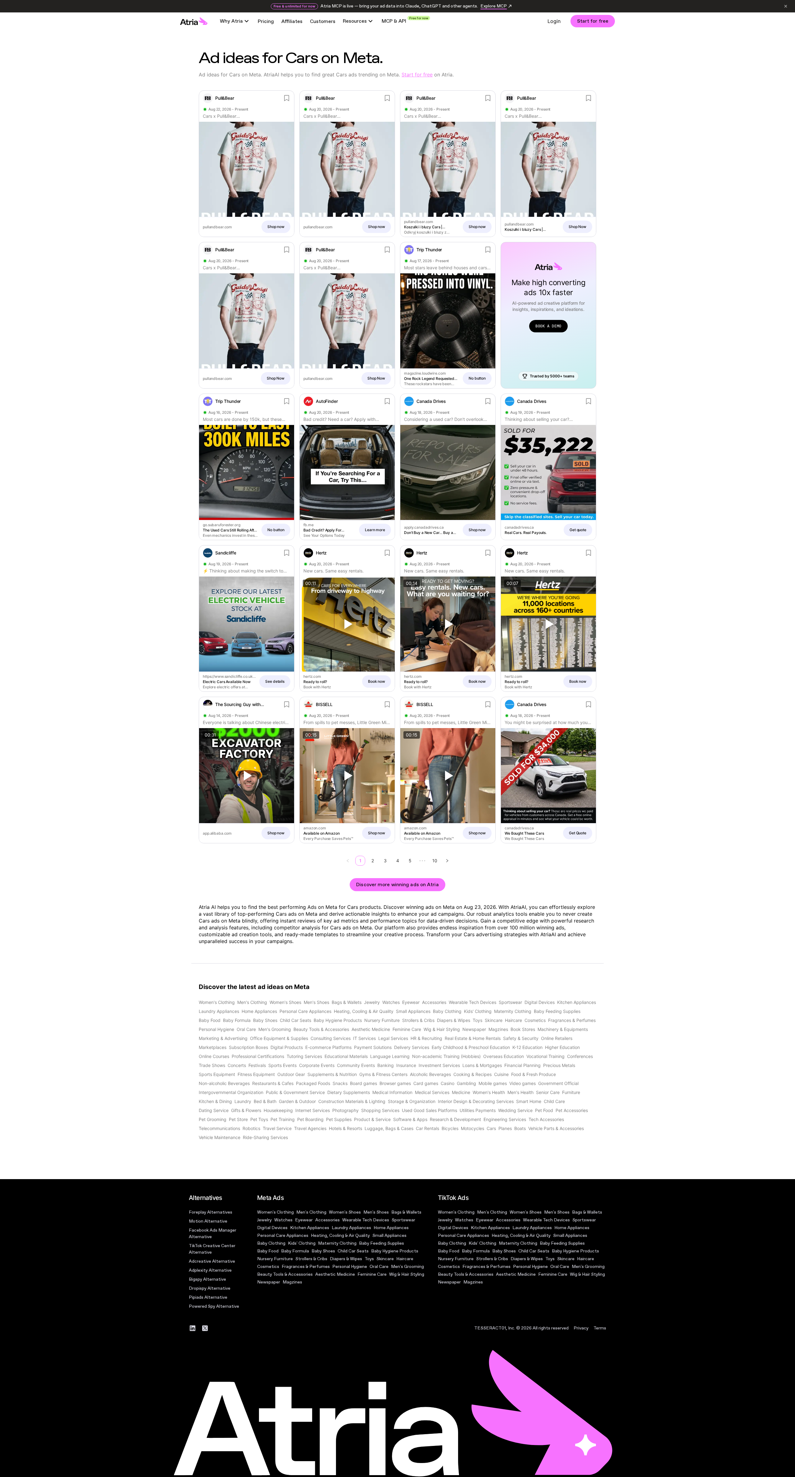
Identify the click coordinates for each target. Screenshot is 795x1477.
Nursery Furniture (275, 1258)
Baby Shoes (323, 1251)
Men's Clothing (311, 1212)
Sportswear (403, 1220)
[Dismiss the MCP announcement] (785, 6)
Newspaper (268, 1282)
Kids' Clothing (302, 1243)
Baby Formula (295, 1251)
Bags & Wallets (406, 1212)
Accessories (327, 1220)
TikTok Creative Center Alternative (212, 1249)
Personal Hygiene (349, 1266)
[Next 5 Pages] (422, 861)
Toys (369, 1258)
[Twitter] (205, 1328)
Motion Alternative (208, 1221)
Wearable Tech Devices (365, 1220)
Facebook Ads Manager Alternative (212, 1233)
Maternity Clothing (337, 1243)
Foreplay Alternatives (210, 1212)
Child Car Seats (353, 1251)
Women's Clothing (275, 1212)
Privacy (581, 1328)
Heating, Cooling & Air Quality (340, 1235)
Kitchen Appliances (309, 1227)
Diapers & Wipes (346, 1258)
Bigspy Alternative (207, 1279)
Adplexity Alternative (210, 1270)
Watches (283, 1220)
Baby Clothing (271, 1243)
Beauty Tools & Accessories (285, 1274)
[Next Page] (447, 861)
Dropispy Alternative (209, 1288)
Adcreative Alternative (212, 1261)
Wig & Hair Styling (406, 1274)
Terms (599, 1328)
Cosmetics (268, 1266)
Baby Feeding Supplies (381, 1243)
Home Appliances (391, 1227)
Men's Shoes (376, 1212)
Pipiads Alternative (208, 1297)
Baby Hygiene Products (394, 1251)
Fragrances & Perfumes (306, 1266)
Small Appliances (389, 1235)
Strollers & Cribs (311, 1258)
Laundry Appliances (351, 1227)
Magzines (292, 1282)
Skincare (385, 1258)
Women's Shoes (345, 1212)
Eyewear (304, 1220)
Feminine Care (372, 1274)
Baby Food (268, 1251)
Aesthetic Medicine (335, 1274)
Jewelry (264, 1220)
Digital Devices (272, 1227)
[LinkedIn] (192, 1328)
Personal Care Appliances (282, 1235)
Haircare (404, 1258)
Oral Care (379, 1266)
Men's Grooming (407, 1266)
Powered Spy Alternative (214, 1306)
